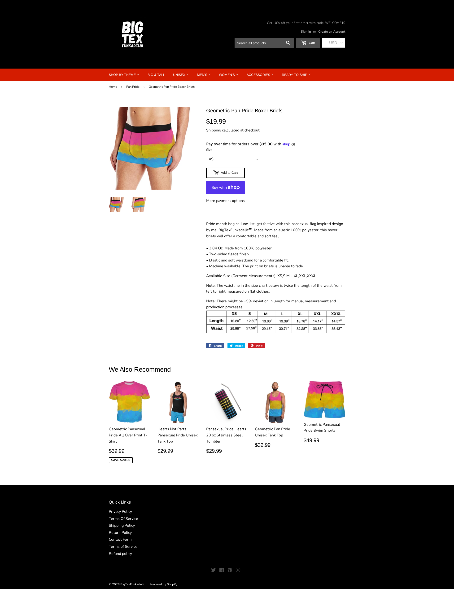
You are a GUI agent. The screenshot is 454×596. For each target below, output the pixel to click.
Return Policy (120, 532)
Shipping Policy (122, 525)
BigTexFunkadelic (132, 584)
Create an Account (331, 31)
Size (209, 150)
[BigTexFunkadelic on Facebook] (221, 570)
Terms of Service (123, 546)
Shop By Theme (123, 75)
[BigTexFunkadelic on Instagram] (238, 570)
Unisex (179, 75)
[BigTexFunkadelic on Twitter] (213, 570)
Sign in (306, 31)
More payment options (225, 200)
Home (113, 87)
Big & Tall (156, 75)
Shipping (213, 130)
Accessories (259, 75)
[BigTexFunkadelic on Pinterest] (229, 570)
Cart (311, 43)
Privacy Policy (120, 511)
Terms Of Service (123, 518)
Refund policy (120, 553)
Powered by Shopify (163, 584)
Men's (202, 75)
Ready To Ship (295, 75)
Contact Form (120, 539)
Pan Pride (133, 87)
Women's (227, 75)
